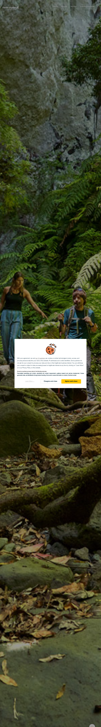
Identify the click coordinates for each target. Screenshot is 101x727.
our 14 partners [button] (40, 358)
